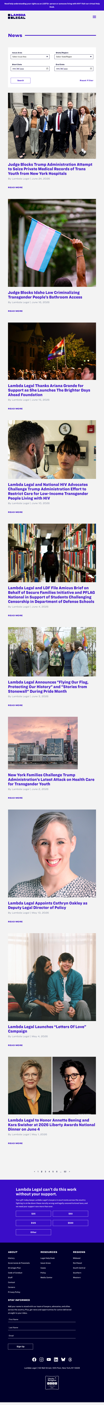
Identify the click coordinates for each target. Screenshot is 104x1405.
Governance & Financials (19, 1263)
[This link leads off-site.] (34, 1361)
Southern (77, 1273)
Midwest (77, 1258)
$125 (33, 1223)
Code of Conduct (15, 1273)
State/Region (62, 53)
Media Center (46, 1277)
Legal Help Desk (47, 1258)
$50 (71, 1214)
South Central (79, 1268)
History (11, 1258)
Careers (11, 1287)
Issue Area (17, 53)
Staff (10, 1277)
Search (20, 80)
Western (77, 1277)
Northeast (77, 1263)
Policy (43, 1273)
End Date (60, 64)
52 (65, 1171)
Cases (43, 1268)
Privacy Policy (14, 1292)
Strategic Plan (14, 1268)
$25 (33, 1214)
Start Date (17, 64)
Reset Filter (86, 80)
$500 (70, 1223)
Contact (11, 1282)
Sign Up (21, 1346)
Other (33, 1232)
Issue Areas (45, 1263)
